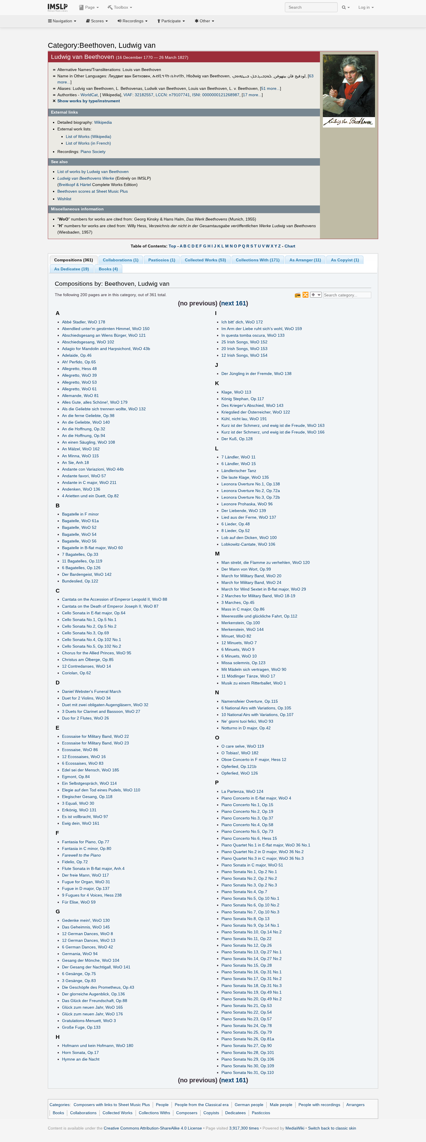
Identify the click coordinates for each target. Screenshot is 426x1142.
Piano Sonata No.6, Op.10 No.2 (250, 905)
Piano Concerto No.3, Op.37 (247, 818)
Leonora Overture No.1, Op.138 (250, 484)
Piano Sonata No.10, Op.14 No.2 (251, 932)
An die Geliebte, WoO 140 (86, 422)
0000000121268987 (220, 94)
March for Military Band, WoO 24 (251, 582)
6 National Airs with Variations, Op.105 (256, 708)
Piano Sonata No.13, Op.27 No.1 (251, 952)
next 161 (233, 303)
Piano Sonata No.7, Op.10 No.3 (250, 912)
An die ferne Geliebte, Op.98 (88, 415)
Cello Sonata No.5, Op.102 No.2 (91, 646)
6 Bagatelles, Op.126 (81, 567)
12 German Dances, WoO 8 (87, 933)
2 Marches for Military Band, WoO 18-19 (258, 595)
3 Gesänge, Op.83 (79, 980)
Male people (281, 1104)
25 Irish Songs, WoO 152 (244, 342)
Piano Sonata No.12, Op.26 (246, 945)
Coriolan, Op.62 (76, 673)
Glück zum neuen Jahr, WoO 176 (92, 1014)
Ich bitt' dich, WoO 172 (242, 322)
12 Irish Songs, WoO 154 (244, 355)
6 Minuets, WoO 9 (237, 649)
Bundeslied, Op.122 (80, 581)
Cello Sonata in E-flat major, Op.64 (93, 613)
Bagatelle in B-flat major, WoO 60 (92, 547)
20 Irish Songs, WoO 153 (244, 348)
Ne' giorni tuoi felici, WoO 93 (247, 721)
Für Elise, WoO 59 (79, 902)
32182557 (144, 94)
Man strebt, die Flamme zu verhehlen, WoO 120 (265, 562)
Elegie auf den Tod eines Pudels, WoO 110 (101, 790)
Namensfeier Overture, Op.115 (249, 701)
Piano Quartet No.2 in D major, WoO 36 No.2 (262, 851)
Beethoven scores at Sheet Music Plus (92, 191)
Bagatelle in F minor (80, 514)
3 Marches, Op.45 (237, 602)
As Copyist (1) (345, 260)
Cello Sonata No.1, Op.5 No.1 (89, 619)
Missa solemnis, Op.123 (243, 662)
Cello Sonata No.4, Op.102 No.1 (91, 639)
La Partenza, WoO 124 (242, 791)
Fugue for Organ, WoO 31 (86, 881)
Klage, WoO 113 (236, 392)
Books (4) (108, 269)
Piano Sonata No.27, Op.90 (246, 1045)
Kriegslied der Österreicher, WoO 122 (255, 412)
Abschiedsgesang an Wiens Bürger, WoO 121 (104, 335)
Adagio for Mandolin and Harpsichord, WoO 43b (106, 348)
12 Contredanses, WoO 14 (86, 666)
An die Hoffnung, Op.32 (83, 429)
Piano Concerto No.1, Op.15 (247, 804)
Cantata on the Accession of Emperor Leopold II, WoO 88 (114, 599)
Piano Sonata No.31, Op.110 (247, 1072)
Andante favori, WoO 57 (84, 475)
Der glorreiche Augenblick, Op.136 (93, 994)
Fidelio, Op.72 (75, 861)
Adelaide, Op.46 (77, 355)
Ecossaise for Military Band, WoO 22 (95, 736)
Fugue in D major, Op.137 (86, 888)
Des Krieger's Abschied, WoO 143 (252, 405)
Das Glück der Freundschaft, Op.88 (94, 1000)
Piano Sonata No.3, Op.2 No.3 (249, 885)
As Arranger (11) (305, 260)
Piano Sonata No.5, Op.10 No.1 (250, 898)
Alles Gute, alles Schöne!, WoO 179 (95, 402)
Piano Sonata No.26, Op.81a (247, 1039)
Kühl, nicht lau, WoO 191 (244, 418)
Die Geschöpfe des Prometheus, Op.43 (98, 987)
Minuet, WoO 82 (236, 636)
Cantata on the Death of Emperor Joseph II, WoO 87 (110, 606)
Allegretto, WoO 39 (79, 375)
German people (249, 1104)
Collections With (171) (258, 260)
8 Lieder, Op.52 (235, 530)
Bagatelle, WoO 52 (79, 527)
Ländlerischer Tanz (238, 470)
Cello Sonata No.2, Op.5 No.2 (89, 626)
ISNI (196, 94)
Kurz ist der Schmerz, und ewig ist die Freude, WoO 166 (273, 432)
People (162, 1104)
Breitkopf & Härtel (75, 184)
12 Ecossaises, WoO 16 (84, 756)
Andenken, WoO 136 (81, 489)
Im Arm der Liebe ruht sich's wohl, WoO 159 (261, 328)
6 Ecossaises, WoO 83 (82, 763)
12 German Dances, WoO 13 (88, 940)
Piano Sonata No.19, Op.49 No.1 (251, 992)
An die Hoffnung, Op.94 (83, 435)
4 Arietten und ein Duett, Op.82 (90, 495)
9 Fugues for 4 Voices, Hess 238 (92, 895)
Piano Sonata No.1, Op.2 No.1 (249, 871)
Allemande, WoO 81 (80, 395)
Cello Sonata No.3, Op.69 (85, 633)
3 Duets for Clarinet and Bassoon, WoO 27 (101, 711)
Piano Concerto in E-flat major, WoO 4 (256, 798)
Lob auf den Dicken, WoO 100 (249, 537)
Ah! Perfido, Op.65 (79, 362)
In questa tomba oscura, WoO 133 (253, 335)
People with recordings (319, 1104)
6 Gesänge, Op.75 (79, 973)
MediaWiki (294, 1128)
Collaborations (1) (121, 260)
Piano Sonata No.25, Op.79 (246, 1032)
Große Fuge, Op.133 (81, 1027)
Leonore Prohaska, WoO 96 (247, 504)
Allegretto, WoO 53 (79, 382)
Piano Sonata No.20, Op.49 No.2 (251, 999)
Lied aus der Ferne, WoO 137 (248, 517)
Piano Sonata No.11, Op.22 (246, 938)
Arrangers (355, 1104)
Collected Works (117, 1112)
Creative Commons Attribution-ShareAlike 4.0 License (153, 1128)
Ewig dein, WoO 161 (80, 823)
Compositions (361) (73, 260)
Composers (186, 1112)
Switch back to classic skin (332, 1128)
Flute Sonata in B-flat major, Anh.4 (93, 868)
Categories (60, 1104)
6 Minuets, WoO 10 (239, 656)
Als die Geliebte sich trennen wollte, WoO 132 (104, 409)
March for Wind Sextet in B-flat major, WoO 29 (263, 589)
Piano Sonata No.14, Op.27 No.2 (251, 958)
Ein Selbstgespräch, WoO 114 (89, 783)
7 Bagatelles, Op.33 (80, 554)
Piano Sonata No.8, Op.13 (245, 918)
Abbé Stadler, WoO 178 (83, 322)
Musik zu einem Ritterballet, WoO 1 (253, 683)
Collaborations (83, 1112)
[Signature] (349, 122)
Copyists (211, 1112)
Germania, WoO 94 (80, 953)
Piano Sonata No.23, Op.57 (246, 1019)
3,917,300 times (244, 1128)
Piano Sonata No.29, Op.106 (247, 1059)
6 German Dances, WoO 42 (87, 947)
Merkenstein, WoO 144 (242, 629)
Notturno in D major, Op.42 (246, 728)
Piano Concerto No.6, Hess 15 (249, 838)
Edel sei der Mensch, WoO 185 (90, 770)
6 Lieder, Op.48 (235, 524)
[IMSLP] (58, 7)
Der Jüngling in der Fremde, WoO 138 (256, 373)
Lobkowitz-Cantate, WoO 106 (248, 544)
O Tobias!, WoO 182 (239, 753)
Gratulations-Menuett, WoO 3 (89, 1020)
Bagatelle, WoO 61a (80, 520)
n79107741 (179, 94)
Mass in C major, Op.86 (243, 609)
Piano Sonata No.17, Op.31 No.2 (251, 978)
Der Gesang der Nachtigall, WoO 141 (96, 967)
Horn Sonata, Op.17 (80, 1052)
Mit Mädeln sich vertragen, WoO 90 (253, 669)
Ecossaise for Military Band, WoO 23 (95, 743)
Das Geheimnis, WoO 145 (86, 927)
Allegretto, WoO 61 (79, 389)
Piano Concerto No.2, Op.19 (247, 811)
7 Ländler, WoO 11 (238, 457)
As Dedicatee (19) (71, 269)
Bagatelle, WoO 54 (79, 534)
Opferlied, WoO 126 (239, 773)
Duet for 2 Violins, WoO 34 (86, 698)
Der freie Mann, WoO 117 (85, 875)
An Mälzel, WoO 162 (81, 449)
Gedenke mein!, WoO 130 (86, 920)
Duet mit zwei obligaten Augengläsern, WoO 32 (105, 704)
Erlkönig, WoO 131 (79, 810)
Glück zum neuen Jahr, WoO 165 (92, 1007)
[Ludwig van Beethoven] (349, 85)
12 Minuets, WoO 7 (239, 642)
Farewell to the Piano (81, 855)
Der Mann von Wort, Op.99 (246, 569)
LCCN (161, 94)
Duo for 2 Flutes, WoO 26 (85, 718)
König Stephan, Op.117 (242, 398)
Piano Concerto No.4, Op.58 (247, 824)
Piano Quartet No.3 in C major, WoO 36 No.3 (262, 858)
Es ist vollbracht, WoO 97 (85, 816)
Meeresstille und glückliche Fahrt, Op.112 (259, 616)
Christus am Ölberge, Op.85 (88, 659)
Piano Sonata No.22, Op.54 (246, 1012)
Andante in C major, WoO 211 (89, 482)
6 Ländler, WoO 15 (238, 463)
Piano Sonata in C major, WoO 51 (252, 865)
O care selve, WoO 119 (242, 746)
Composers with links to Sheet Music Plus (112, 1104)
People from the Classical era (202, 1104)
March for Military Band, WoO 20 (251, 575)
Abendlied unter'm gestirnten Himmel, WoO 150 (106, 328)
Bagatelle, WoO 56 (79, 541)
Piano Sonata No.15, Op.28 (246, 965)
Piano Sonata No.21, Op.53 (246, 1005)
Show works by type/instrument (88, 101)
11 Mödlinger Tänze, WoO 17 (248, 676)
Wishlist (64, 198)
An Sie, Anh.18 (75, 462)
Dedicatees (235, 1112)
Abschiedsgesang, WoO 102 (88, 342)
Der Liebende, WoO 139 (243, 510)
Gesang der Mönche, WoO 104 (90, 960)
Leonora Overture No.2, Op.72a (250, 490)
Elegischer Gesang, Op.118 (87, 796)
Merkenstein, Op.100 (240, 622)
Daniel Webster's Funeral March (91, 691)
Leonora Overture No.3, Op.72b (250, 497)
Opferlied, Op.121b (238, 766)
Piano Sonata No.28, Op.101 (247, 1052)
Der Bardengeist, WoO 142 (87, 574)
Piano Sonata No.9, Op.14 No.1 (250, 925)
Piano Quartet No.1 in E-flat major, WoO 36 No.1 (265, 845)
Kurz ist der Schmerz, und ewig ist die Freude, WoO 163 (273, 425)
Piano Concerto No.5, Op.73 (247, 831)
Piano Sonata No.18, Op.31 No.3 (251, 985)
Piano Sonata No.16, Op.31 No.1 (251, 972)
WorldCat (89, 94)
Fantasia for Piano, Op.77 (85, 841)
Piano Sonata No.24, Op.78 (246, 1025)
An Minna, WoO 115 (80, 455)
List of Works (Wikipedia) (88, 136)
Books (58, 1112)
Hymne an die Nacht (80, 1059)
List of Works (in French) (88, 143)
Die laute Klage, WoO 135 (245, 477)
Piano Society (93, 151)
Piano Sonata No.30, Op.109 (247, 1065)
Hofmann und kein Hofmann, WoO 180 (97, 1045)
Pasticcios (261, 1112)
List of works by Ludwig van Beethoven (93, 171)
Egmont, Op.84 (76, 776)
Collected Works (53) (205, 260)
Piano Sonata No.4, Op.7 (244, 891)
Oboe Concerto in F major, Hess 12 (253, 759)
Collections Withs (154, 1112)
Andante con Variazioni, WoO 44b (93, 469)
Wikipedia (103, 122)
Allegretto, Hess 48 (79, 368)
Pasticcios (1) (161, 260)
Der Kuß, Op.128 (237, 438)
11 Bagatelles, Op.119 (82, 561)
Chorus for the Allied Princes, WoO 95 (96, 653)
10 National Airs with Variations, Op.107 (257, 714)
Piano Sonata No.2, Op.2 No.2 (249, 878)
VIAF (127, 94)
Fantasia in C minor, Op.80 (86, 848)
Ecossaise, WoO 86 (80, 749)
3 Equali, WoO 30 (78, 803)
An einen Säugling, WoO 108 (88, 442)
